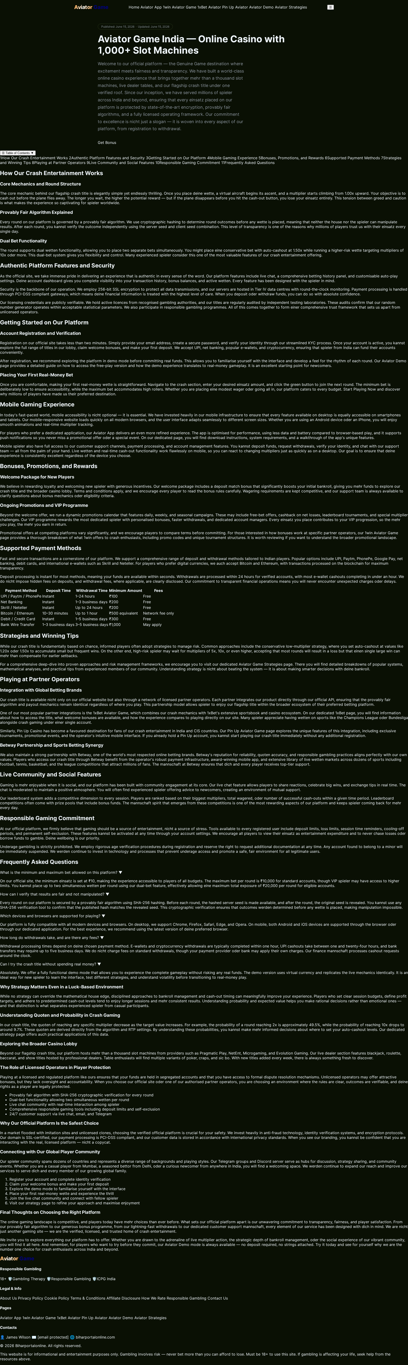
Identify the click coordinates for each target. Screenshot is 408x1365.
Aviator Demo (261, 7)
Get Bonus (107, 142)
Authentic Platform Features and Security (107, 157)
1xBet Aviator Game (110, 712)
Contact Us (218, 1298)
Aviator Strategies (291, 7)
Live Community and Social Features (120, 162)
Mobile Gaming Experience (232, 157)
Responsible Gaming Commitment (187, 162)
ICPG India (103, 1278)
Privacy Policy (30, 1298)
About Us (8, 1298)
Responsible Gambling (69, 1278)
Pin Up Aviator (235, 7)
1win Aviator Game (179, 7)
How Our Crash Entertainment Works (34, 157)
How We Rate (153, 1298)
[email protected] (53, 1337)
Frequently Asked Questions (248, 162)
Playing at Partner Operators (58, 162)
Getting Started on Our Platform (176, 157)
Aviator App (151, 7)
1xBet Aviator (209, 7)
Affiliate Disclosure (123, 1298)
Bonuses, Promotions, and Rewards (291, 157)
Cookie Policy (56, 1298)
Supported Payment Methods (352, 157)
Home (134, 7)
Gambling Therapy (26, 1278)
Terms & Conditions (87, 1298)
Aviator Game (251, 664)
